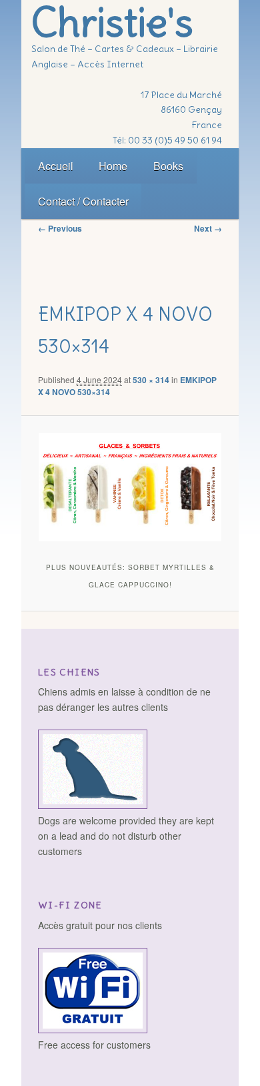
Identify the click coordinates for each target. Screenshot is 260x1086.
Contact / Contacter (83, 201)
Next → (208, 228)
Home (113, 166)
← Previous (60, 228)
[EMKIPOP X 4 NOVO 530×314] (130, 487)
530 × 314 (151, 380)
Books (168, 166)
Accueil (55, 166)
